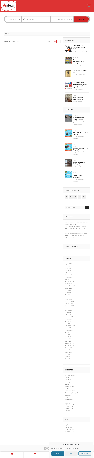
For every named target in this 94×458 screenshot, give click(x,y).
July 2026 (67, 266)
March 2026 (68, 275)
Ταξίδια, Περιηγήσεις (70, 404)
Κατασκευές (68, 395)
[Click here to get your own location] (71, 19)
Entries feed (68, 427)
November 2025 (69, 281)
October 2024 (69, 310)
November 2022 (69, 332)
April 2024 (68, 314)
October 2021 (69, 348)
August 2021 (68, 352)
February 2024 (69, 317)
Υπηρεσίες (80, 89)
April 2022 (68, 341)
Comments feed (69, 429)
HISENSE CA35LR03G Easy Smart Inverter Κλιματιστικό (80, 175)
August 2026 (68, 264)
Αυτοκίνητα (68, 382)
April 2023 (68, 328)
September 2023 (70, 325)
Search (81, 19)
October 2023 (69, 323)
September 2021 (70, 350)
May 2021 (67, 359)
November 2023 (69, 321)
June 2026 (68, 268)
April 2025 (68, 297)
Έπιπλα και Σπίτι (69, 386)
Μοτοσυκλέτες (69, 399)
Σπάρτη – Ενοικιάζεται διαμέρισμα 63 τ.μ (76, 233)
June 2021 (68, 356)
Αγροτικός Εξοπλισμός (83, 51)
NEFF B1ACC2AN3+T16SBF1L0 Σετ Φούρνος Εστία (81, 148)
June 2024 (68, 312)
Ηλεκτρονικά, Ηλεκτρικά (71, 393)
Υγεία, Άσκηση (69, 408)
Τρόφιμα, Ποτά (81, 74)
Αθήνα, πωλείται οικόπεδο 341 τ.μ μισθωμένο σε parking (80, 61)
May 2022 (68, 339)
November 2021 (69, 345)
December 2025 (69, 279)
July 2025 (68, 290)
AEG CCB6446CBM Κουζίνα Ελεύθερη (75, 226)
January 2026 (69, 277)
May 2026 (68, 270)
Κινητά (66, 397)
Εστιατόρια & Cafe (70, 391)
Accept (57, 453)
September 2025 (70, 286)
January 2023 (69, 330)
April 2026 (68, 272)
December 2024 (69, 306)
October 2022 (69, 334)
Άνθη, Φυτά (68, 380)
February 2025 (69, 301)
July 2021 (67, 354)
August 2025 (68, 288)
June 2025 (68, 292)
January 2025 (69, 303)
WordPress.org (69, 431)
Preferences (85, 453)
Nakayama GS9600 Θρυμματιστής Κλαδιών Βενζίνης (79, 47)
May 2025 (68, 295)
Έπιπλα (67, 384)
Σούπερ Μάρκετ (69, 402)
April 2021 (68, 361)
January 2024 (69, 319)
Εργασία (67, 388)
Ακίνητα (80, 65)
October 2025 (69, 284)
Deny (71, 453)
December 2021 (69, 343)
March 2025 (68, 299)
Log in (66, 425)
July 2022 (68, 337)
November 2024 (69, 308)
